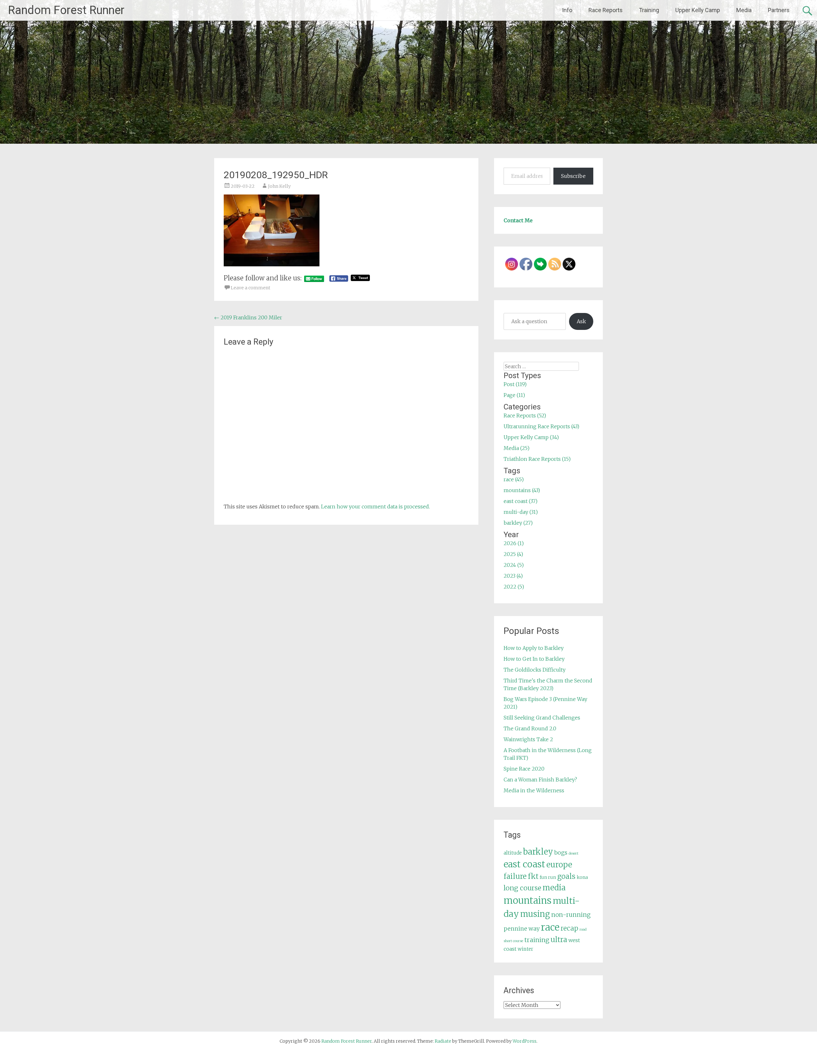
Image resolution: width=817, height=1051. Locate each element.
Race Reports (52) (525, 415)
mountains (527, 900)
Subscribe (573, 176)
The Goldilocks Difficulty (535, 669)
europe (559, 865)
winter (525, 949)
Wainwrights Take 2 (528, 739)
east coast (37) (520, 501)
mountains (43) (522, 490)
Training (649, 10)
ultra (559, 939)
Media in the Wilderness (534, 790)
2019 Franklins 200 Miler (248, 317)
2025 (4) (513, 554)
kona (582, 877)
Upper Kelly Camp (697, 10)
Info (567, 10)
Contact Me (518, 220)
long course (522, 888)
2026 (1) (514, 543)
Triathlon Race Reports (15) (537, 459)
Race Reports (605, 10)
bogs (560, 852)
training (536, 940)
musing (535, 914)
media (554, 888)
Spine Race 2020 (524, 768)
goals (566, 876)
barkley (538, 852)
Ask (581, 321)
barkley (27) (518, 523)
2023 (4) (513, 576)
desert (573, 853)
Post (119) (515, 384)
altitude (513, 853)
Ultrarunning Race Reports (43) (541, 426)
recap (569, 928)
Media (744, 10)
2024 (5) (514, 565)
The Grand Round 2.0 (530, 728)
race (550, 927)
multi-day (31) (521, 512)
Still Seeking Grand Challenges (542, 717)
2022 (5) (514, 586)
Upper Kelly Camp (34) (531, 437)
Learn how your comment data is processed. (375, 506)
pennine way (522, 928)
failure (515, 876)
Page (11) (514, 395)
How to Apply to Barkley (534, 648)
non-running (571, 914)
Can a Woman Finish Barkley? (540, 779)
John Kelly (279, 186)
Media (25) (516, 448)
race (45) (514, 479)
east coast (524, 864)
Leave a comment (250, 288)
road (583, 929)
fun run (548, 877)
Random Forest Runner (66, 10)
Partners (779, 10)
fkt (533, 876)
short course (513, 941)
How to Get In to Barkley (534, 659)
